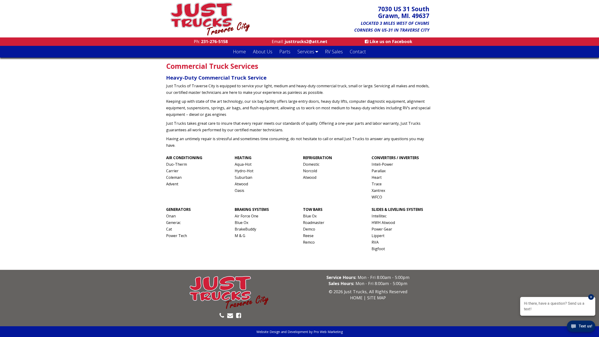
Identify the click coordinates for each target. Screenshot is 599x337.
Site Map (376, 297)
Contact (358, 51)
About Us (262, 51)
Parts (284, 51)
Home (239, 51)
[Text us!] (581, 327)
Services (306, 51)
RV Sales (334, 51)
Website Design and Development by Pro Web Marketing (299, 332)
